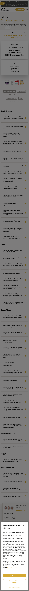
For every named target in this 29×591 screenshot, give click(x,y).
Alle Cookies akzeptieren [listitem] (14, 575)
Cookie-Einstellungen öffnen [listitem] (14, 587)
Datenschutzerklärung (12, 567)
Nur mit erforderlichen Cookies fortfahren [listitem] (14, 581)
